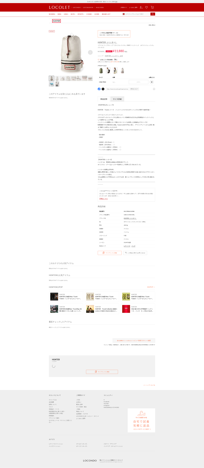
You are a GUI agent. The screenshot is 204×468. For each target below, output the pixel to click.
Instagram (106, 405)
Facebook (106, 401)
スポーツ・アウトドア (110, 444)
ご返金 (78, 409)
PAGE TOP (149, 385)
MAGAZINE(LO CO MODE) (111, 407)
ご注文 (78, 400)
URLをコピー (134, 89)
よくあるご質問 (133, 7)
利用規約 (51, 415)
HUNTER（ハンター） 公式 (114, 56)
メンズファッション (54, 446)
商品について (80, 411)
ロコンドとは (53, 400)
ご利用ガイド (123, 7)
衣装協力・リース (54, 409)
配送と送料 (79, 404)
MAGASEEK (100, 7)
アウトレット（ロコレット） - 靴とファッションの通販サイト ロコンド (59, 7)
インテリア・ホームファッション (113, 446)
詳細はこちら (103, 198)
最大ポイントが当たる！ (134, 340)
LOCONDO (77, 7)
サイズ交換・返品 (81, 407)
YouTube (106, 403)
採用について (53, 404)
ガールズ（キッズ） (82, 444)
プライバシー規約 (54, 418)
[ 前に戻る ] (152, 25)
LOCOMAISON (88, 7)
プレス (51, 407)
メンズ (133, 246)
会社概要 (51, 402)
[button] (90, 52)
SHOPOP (150, 287)
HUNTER (107, 42)
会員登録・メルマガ (82, 414)
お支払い (78, 402)
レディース (127, 246)
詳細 (116, 1)
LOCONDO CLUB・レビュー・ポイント (87, 416)
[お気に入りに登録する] (151, 82)
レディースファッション (56, 444)
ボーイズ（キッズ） (82, 446)
